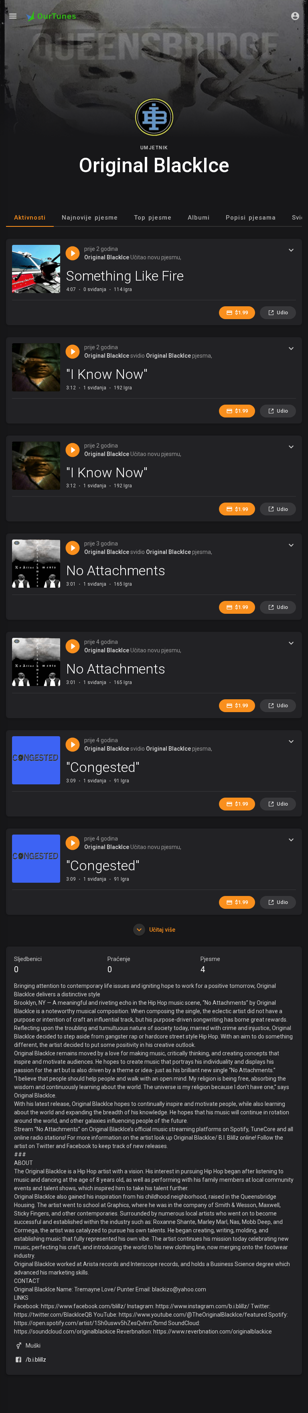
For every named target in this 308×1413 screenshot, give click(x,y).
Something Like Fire (125, 276)
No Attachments (115, 570)
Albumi (199, 217)
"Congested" (103, 767)
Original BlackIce (106, 257)
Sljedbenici (28, 965)
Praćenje (118, 965)
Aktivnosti (30, 217)
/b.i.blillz (36, 1359)
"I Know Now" (107, 374)
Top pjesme (153, 217)
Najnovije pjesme (90, 217)
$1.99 (241, 312)
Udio (282, 312)
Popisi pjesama (251, 217)
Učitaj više (161, 929)
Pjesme (210, 965)
